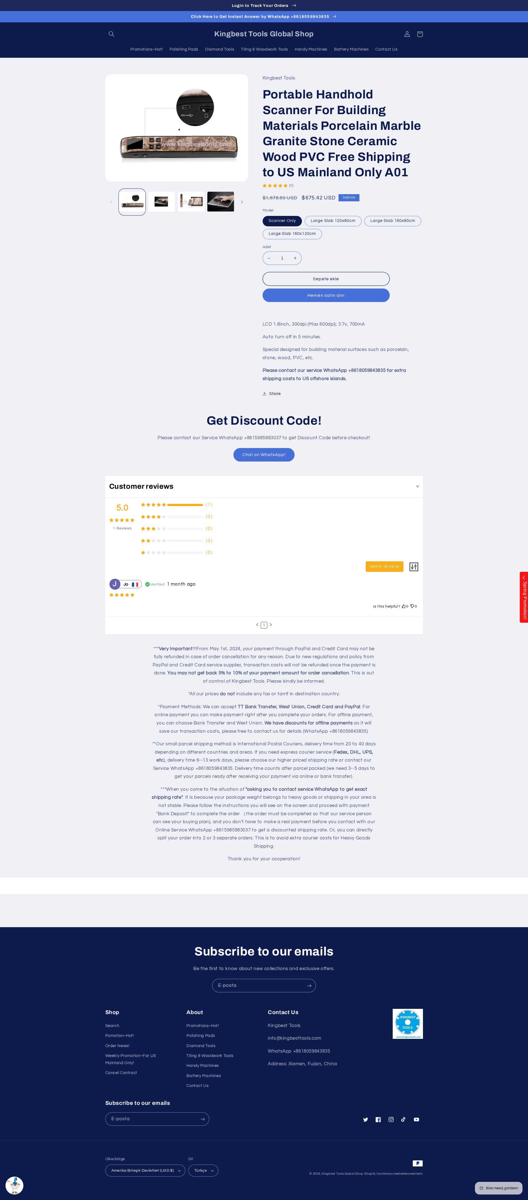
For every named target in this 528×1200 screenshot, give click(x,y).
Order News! (117, 1046)
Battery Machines (203, 1076)
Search (112, 1026)
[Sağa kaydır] (242, 202)
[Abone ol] (309, 985)
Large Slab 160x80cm (392, 221)
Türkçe (200, 1170)
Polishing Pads (200, 1036)
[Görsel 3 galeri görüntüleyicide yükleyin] (191, 202)
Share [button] (275, 394)
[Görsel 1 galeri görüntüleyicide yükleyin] (132, 202)
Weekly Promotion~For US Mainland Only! (130, 1059)
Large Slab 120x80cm (333, 221)
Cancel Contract (121, 1073)
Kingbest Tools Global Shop (342, 1173)
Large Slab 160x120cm (292, 234)
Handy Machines (202, 1066)
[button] (111, 34)
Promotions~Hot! (202, 1026)
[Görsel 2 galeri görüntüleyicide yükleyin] (161, 202)
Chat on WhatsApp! (264, 454)
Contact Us (197, 1086)
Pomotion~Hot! (119, 1036)
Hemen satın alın (326, 295)
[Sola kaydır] (111, 202)
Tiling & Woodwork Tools (209, 1056)
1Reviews (122, 528)
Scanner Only (282, 221)
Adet (267, 247)
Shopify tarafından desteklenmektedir (393, 1173)
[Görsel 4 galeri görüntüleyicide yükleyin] (220, 202)
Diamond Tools (200, 1046)
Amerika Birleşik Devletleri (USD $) (142, 1170)
